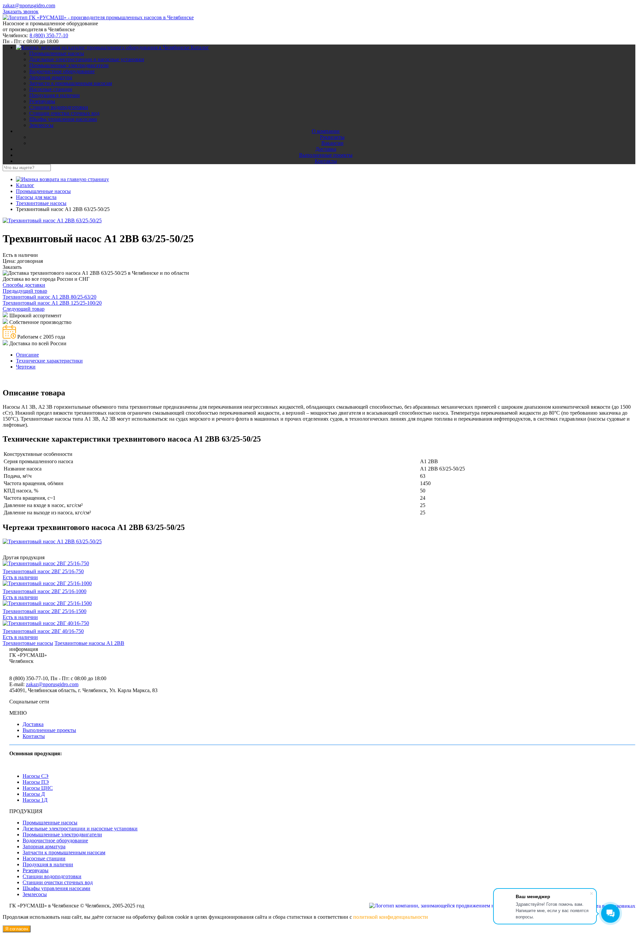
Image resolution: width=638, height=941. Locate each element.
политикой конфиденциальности (390, 917)
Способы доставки (24, 285)
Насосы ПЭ (36, 782)
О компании (326, 131)
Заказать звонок (21, 11)
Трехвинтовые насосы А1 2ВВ (89, 643)
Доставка (325, 149)
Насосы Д (34, 794)
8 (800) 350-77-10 (49, 35)
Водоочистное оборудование (62, 71)
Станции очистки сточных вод (64, 113)
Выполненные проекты (326, 155)
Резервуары (42, 101)
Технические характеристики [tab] (49, 361)
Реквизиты (332, 137)
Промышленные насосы (56, 53)
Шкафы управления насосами (63, 119)
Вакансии (332, 143)
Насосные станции (50, 89)
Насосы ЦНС (38, 788)
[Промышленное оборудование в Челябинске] (98, 17)
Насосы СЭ (36, 776)
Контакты (326, 161)
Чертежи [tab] (26, 366)
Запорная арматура (50, 77)
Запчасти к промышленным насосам (70, 83)
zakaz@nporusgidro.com (29, 5)
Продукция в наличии (54, 95)
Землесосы (41, 125)
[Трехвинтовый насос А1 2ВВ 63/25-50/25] (52, 220)
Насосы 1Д (35, 800)
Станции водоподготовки (58, 107)
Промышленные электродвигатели (69, 65)
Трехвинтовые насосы (28, 643)
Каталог (200, 47)
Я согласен (16, 928)
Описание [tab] (27, 355)
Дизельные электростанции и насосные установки (86, 59)
